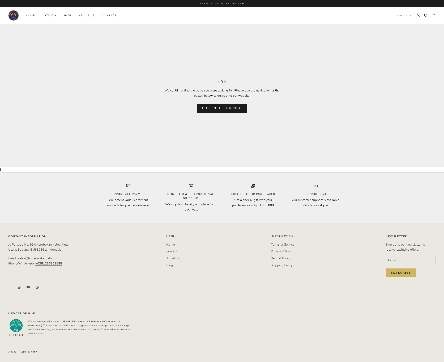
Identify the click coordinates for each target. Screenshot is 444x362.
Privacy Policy (280, 251)
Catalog (49, 15)
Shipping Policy (281, 265)
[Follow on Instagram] (19, 287)
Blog (169, 265)
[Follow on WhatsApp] (37, 287)
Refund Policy (280, 258)
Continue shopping (222, 108)
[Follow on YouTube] (28, 287)
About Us (87, 15)
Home (30, 15)
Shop (67, 15)
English (402, 15)
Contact (109, 15)
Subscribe (401, 273)
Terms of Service (282, 244)
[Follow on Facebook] (10, 287)
